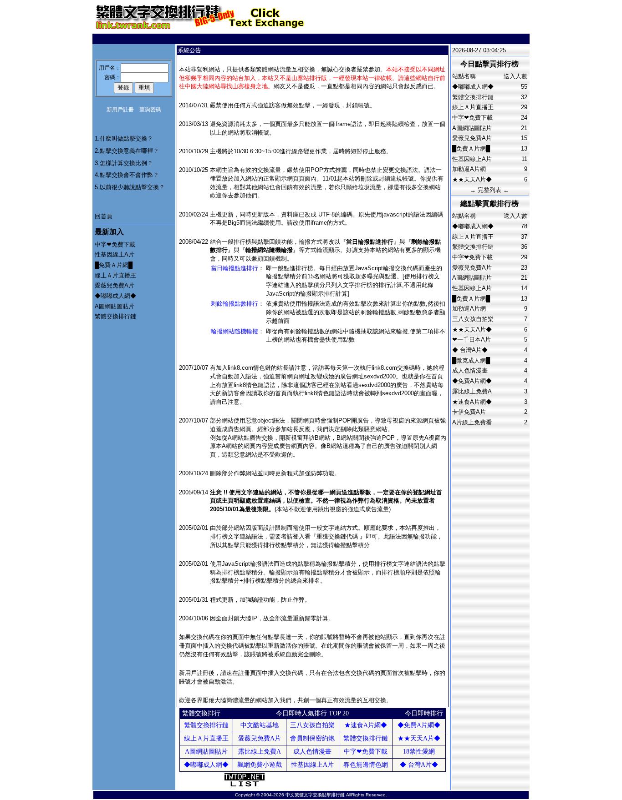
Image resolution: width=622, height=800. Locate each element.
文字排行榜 (357, 285)
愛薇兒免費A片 (114, 285)
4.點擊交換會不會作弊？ (127, 174)
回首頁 (103, 216)
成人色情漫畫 (470, 370)
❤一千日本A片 (471, 339)
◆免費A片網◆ (472, 380)
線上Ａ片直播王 (115, 275)
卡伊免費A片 (469, 411)
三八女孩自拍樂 (473, 319)
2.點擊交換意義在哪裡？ (127, 150)
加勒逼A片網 (469, 169)
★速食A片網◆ (472, 401)
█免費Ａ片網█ (114, 265)
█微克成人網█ (471, 360)
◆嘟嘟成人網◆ (115, 295)
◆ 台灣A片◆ (470, 350)
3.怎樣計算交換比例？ (124, 163)
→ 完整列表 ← (489, 189)
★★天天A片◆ (472, 179)
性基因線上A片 (114, 254)
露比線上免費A (472, 391)
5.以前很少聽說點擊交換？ (130, 187)
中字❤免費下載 (115, 244)
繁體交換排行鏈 (115, 316)
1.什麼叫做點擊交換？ (124, 138)
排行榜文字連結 (230, 536)
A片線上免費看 (472, 422)
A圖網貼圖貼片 (114, 306)
